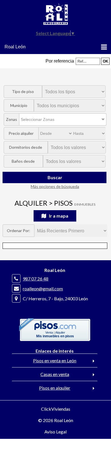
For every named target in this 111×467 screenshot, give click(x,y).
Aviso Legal (55, 431)
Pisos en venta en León (54, 360)
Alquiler (60, 332)
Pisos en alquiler (54, 387)
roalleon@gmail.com (43, 288)
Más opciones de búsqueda (55, 186)
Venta (49, 332)
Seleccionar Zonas (37, 119)
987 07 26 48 (35, 278)
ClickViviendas (55, 409)
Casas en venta (54, 374)
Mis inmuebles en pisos (55, 336)
